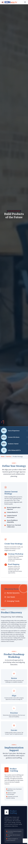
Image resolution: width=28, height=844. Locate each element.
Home (2, 456)
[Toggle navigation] (25, 2)
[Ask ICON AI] (2, 422)
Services (8, 456)
